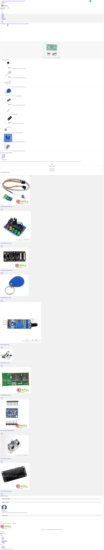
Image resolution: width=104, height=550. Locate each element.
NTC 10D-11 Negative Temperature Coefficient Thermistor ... (19, 68)
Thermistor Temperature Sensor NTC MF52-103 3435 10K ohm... (19, 86)
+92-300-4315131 (4, 2)
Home (3, 14)
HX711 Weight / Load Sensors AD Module (23, 23)
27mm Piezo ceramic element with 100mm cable (17, 132)
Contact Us (3, 542)
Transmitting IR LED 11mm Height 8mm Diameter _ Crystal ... (19, 77)
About (3, 16)
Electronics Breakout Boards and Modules (9, 23)
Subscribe (14, 523)
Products (3, 23)
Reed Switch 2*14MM (14, 114)
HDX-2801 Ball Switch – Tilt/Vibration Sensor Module (18, 123)
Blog (2, 17)
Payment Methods (4, 540)
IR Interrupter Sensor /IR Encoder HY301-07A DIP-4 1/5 (18, 141)
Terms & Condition (4, 541)
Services (3, 15)
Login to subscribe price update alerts (5, 172)
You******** (3, 510)
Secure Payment (4, 18)
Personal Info (3, 547)
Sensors (16, 23)
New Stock (3, 19)
